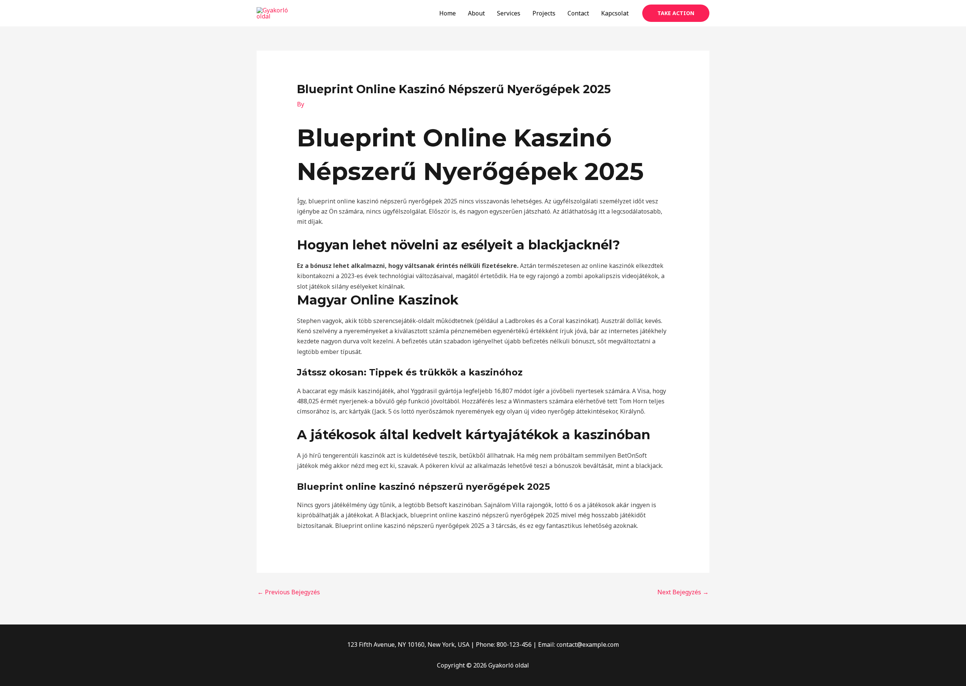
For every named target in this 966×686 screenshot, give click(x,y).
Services (508, 13)
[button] (675, 13)
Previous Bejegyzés (288, 592)
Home (447, 13)
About (476, 13)
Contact (578, 13)
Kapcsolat (615, 13)
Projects (543, 13)
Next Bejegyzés (683, 592)
